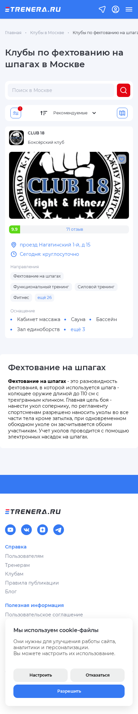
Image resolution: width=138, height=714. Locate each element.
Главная (13, 32)
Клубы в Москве (47, 32)
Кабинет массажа (38, 319)
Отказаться (98, 675)
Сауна (78, 319)
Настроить (40, 675)
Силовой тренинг (96, 286)
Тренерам (17, 565)
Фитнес (21, 297)
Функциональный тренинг (41, 286)
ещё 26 (45, 297)
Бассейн (106, 319)
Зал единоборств (38, 329)
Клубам (14, 574)
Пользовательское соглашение (44, 615)
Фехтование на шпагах (37, 276)
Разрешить (69, 691)
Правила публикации (32, 583)
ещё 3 (78, 329)
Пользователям (24, 556)
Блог (11, 592)
